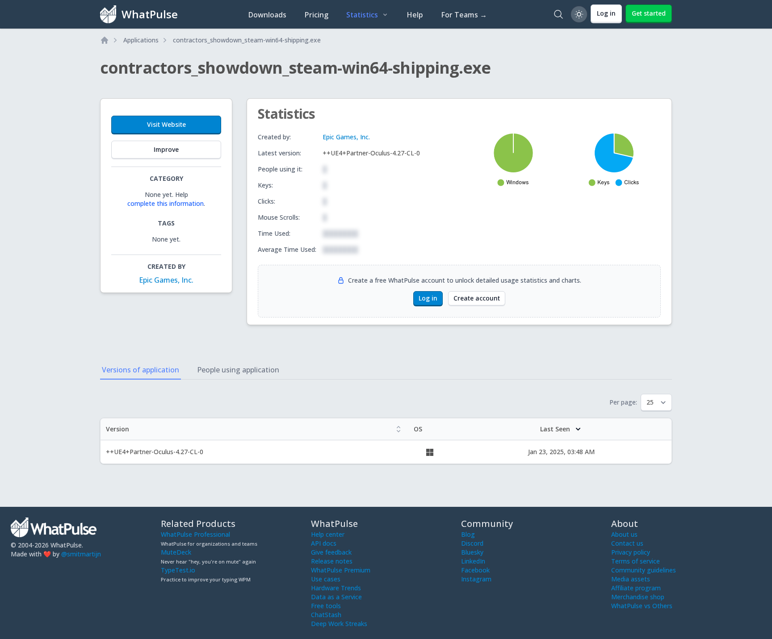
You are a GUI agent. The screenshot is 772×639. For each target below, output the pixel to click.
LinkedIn (473, 561)
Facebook (475, 570)
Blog (468, 534)
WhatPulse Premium (340, 570)
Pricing (316, 15)
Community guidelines (643, 570)
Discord (472, 543)
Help (415, 15)
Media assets (630, 579)
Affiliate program (636, 588)
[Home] (104, 40)
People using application (238, 370)
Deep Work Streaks (339, 623)
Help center (327, 534)
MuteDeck (176, 552)
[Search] (558, 14)
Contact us (627, 543)
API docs (323, 543)
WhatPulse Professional (195, 534)
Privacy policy (630, 552)
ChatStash (326, 614)
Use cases (325, 579)
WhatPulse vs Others (641, 605)
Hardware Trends (336, 588)
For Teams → (464, 15)
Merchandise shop (637, 597)
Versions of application (140, 370)
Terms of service (635, 561)
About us (624, 534)
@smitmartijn (81, 554)
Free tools (326, 605)
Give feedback (331, 552)
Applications (141, 40)
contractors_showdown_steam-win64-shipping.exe (247, 40)
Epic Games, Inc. (166, 280)
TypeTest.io (178, 570)
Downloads (267, 15)
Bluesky (472, 552)
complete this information (165, 203)
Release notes (331, 561)
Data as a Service (336, 597)
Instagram (476, 579)
